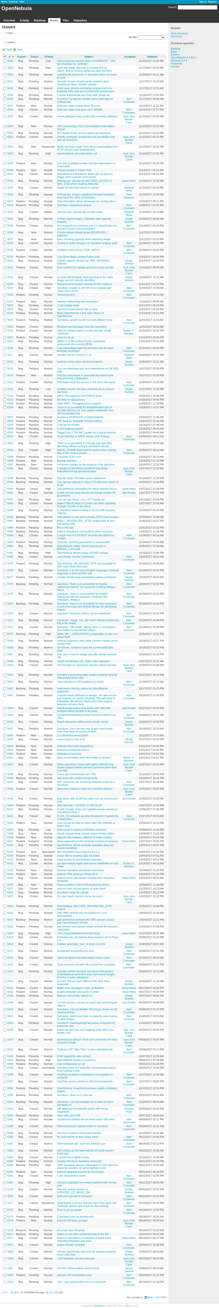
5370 (10, 1244)
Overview (9, 20)
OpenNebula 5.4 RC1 (183, 57)
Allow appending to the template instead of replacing (87, 841)
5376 (10, 1209)
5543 (10, 201)
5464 (10, 674)
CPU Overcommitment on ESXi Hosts (78, 933)
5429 (10, 877)
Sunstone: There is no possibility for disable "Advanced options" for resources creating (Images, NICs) (86, 587)
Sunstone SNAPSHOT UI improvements (80, 417)
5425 (10, 896)
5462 (10, 688)
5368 (10, 1258)
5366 (10, 1275)
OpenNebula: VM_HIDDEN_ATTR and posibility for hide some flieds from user (86, 565)
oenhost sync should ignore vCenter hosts (81, 888)
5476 (10, 584)
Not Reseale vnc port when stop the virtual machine (87, 665)
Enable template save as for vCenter (78, 991)
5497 (10, 464)
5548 (10, 170)
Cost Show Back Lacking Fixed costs (78, 256)
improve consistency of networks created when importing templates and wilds (84, 1240)
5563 (10, 67)
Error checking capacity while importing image (84, 239)
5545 (10, 187)
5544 (10, 194)
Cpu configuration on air (71, 1063)
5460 (10, 708)
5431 (10, 870)
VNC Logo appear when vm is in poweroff (81, 1281)
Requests (176, 63)
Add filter (132, 37)
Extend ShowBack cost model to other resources (85, 531)
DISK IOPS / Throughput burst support (79, 403)
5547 (10, 174)
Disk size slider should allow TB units (78, 105)
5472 (10, 620)
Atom (150, 1297)
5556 (10, 109)
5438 (10, 837)
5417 (10, 950)
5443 (10, 809)
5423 (10, 912)
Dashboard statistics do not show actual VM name (86, 1119)
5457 (10, 728)
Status (34, 56)
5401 (10, 1060)
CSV (157, 1297)
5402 (10, 1056)
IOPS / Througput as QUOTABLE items (79, 395)
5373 (10, 1230)
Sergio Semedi (128, 220)
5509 (10, 403)
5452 (10, 753)
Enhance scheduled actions (73, 749)
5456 (10, 735)
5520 (10, 337)
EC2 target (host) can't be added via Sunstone (83, 133)
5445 (10, 798)
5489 (10, 510)
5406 (10, 1023)
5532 (10, 267)
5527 (10, 301)
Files (66, 20)
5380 (10, 1182)
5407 (10, 1016)
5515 (10, 368)
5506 (10, 421)
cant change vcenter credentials (75, 556)
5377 (10, 1203)
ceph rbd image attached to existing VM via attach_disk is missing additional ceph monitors (84, 69)
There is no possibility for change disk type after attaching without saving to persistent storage (84, 445)
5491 (10, 499)
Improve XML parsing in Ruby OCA (77, 874)
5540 (10, 218)
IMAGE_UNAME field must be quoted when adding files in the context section (86, 452)
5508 (10, 407)
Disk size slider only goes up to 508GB (79, 109)
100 (56, 1292)
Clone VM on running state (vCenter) (78, 855)
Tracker (21, 56)
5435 (10, 851)
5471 (10, 627)
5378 (10, 1196)
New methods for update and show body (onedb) (85, 267)
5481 (10, 552)
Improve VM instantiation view (74, 1275)
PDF (164, 1297)
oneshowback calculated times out (77, 153)
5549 (10, 163)
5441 (10, 822)
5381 (10, 1175)
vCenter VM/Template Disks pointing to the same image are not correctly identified (85, 279)
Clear (20, 49)
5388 (10, 1136)
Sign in (202, 1)
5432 (10, 863)
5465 (10, 665)
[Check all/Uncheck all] (5, 56)
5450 (10, 764)
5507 (10, 417)
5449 (10, 774)
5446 (10, 788)
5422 (10, 919)
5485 (10, 531)
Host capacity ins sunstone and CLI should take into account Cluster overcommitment (87, 227)
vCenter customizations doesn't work (78, 1268)
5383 (10, 1165)
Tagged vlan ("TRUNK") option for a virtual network (86, 432)
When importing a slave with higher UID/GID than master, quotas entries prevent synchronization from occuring (87, 767)
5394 (10, 1101)
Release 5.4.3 (179, 60)
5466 (10, 661)
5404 (10, 1039)
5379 (10, 1189)
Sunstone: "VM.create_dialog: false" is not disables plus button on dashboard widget (86, 629)
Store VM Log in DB (68, 1115)
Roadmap (40, 20)
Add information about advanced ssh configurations (87, 201)
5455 (10, 739)
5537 (10, 239)
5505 (10, 424)
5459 (10, 715)
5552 (10, 136)
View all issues (179, 33)
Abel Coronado (129, 100)
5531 (10, 277)
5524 (10, 313)
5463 (10, 681)
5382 (10, 1171)
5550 (10, 153)
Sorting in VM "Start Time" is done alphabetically (85, 1049)
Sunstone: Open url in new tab (74, 1095)
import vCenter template (71, 1244)
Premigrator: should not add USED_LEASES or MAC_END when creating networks (84, 182)
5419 (10, 937)
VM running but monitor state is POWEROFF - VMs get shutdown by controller (86, 62)
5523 (10, 319)
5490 (10, 503)
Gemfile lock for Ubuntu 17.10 (74, 354)
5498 (10, 460)
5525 (10, 309)
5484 (10, 535)
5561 (10, 81)
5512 (10, 389)
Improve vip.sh (65, 337)
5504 (10, 428)
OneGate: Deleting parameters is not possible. (84, 542)
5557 (10, 105)
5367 (10, 1268)
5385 (10, 1157)
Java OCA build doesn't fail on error (77, 309)
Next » (17, 1292)
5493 (10, 488)
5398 (10, 1074)
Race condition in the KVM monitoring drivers (83, 884)
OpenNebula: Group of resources (76, 1060)
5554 (10, 126)
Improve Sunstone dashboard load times (80, 870)
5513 (10, 382)
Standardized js (66, 294)
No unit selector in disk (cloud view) (77, 1136)
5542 (10, 205)
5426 (10, 892)
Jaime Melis (129, 180)
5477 (10, 577)
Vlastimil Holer (129, 189)
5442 (10, 816)
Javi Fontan (129, 492)
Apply (9, 49)
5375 (10, 1216)
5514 (10, 375)
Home (4, 1)
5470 (10, 633)
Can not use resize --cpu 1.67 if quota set (81, 499)
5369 (10, 1251)
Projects (13, 1)
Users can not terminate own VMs (76, 774)
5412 (10, 988)
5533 (10, 260)
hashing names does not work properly (79, 361)
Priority (48, 56)
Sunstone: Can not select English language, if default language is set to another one (87, 572)
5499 (10, 456)
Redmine (99, 1305)
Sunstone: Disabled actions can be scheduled (83, 613)
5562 (10, 74)
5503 (10, 432)
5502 (10, 436)
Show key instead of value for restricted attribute (84, 788)
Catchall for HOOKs (68, 424)
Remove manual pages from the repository (82, 326)
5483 (10, 542)
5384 (10, 1161)
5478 (10, 570)
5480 (10, 556)
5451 (10, 757)
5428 (10, 884)
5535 (10, 250)
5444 (10, 805)
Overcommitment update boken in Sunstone (82, 1126)
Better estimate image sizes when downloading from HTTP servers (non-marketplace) (87, 148)
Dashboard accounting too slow (75, 950)
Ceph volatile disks (68, 305)
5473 (10, 613)
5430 (10, 874)
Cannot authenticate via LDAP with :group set (83, 95)
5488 (10, 517)
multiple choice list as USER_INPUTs (78, 250)
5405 (10, 1029)
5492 (10, 492)
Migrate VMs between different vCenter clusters (84, 837)
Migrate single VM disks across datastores (81, 478)
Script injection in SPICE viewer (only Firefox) (83, 436)
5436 (10, 845)
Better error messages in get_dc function (80, 988)
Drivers (175, 54)
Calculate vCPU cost (69, 456)
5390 (10, 1126)
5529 (10, 287)
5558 (10, 98)
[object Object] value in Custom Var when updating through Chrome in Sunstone (86, 505)
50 (51, 1292)
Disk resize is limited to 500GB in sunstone (82, 829)
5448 (10, 778)
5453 (10, 749)
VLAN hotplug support (70, 428)
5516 (10, 361)
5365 (10, 1281)
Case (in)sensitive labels (71, 1175)
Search (172, 7)
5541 (10, 212)
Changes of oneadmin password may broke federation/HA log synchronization (82, 470)
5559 (10, 95)
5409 (10, 1002)
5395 (10, 1095)
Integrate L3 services (69, 753)
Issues (54, 20)
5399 (10, 1067)
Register (212, 1)
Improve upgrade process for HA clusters (80, 1171)
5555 (10, 116)
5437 (10, 841)
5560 (10, 88)
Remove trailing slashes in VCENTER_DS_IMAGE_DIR (73, 1191)
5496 (10, 468)
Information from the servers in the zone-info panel (86, 382)
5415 (10, 964)
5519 (10, 341)
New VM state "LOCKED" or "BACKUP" (79, 805)
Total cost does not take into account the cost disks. (86, 964)
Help (21, 1)
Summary (176, 36)
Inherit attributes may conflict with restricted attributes (87, 116)
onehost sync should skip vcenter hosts (79, 212)
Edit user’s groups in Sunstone (75, 1196)
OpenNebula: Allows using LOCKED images (82, 552)
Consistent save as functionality (75, 1216)
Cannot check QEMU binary (73, 1157)
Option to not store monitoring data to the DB (82, 1234)
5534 (10, 256)
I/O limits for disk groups (71, 399)
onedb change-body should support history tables (86, 833)
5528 (10, 294)
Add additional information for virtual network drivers (87, 488)
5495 (10, 478)
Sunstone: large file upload (72, 892)
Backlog (175, 48)
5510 (10, 399)
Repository (80, 20)
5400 (10, 1063)
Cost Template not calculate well (76, 1258)
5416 (10, 957)
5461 (10, 695)
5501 (10, 443)
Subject (88, 56)
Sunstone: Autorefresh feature (74, 205)
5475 (10, 593)
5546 (10, 180)
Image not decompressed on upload (78, 187)
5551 (10, 146)
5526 (10, 305)
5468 (10, 647)
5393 (10, 1108)
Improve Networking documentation (77, 301)
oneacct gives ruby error (71, 739)
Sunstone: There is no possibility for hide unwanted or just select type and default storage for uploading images (86, 606)
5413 (10, 981)
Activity (24, 20)
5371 (10, 1238)
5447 (10, 781)
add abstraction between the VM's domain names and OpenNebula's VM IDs (85, 921)
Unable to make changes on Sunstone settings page (87, 243)
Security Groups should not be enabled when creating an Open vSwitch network (83, 83)
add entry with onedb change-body (77, 778)
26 (11, 1292)
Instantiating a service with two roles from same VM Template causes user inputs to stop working (86, 1205)
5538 (10, 232)
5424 (10, 906)
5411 (10, 991)
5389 (10, 1133)
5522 (10, 326)
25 (47, 1292)
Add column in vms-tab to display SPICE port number (87, 517)
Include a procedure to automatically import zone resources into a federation (85, 377)
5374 (10, 1220)
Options (11, 42)
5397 (10, 1081)
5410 (10, 995)
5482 (10, 546)
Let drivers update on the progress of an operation (86, 464)
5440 (10, 829)
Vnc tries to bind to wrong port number (79, 1133)
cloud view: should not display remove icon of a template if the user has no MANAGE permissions (85, 90)
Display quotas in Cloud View (74, 170)
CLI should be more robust (72, 735)
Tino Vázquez (129, 196)
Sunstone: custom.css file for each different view (84, 319)
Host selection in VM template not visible (80, 681)
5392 (10, 1115)
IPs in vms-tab (65, 527)
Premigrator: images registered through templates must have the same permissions (86, 196)
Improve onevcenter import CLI (75, 995)
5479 (10, 563)
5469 (10, 640)
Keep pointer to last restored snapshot (79, 859)
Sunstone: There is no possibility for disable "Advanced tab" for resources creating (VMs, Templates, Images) (82, 596)
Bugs (174, 51)
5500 (10, 450)
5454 (10, 746)
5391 (10, 1119)
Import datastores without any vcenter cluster (83, 721)
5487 (10, 520)
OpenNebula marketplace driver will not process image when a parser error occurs (85, 176)
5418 (10, 944)
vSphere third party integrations (75, 746)
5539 (10, 225)
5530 (10, 284)
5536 (10, 243)
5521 (10, 330)
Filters (10, 33)
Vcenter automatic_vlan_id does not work (81, 944)
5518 (10, 348)
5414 (10, 971)
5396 (10, 1088)
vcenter (175, 66)
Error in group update (69, 1209)
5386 (10, 1150)
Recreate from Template (71, 1230)
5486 (10, 527)
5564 (10, 61)
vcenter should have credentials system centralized (86, 577)
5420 (10, 933)
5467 (10, 654)
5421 (10, 926)
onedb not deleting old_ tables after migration (83, 661)
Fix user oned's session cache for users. (80, 896)
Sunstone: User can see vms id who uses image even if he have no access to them (85, 730)
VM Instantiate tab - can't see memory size (81, 1143)
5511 (10, 395)
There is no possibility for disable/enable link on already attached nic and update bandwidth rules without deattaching (85, 410)
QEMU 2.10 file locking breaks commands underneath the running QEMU (81, 343)
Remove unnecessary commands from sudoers (84, 284)
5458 (10, 721)
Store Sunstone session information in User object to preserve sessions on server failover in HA (87, 1167)
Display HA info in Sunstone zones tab (79, 1161)
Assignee (130, 56)
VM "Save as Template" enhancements (79, 421)
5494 (10, 482)
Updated (152, 56)
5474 (10, 603)
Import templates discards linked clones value (83, 957)
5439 (10, 833)
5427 (10, 888)
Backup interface (67, 460)
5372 (10, 1234)
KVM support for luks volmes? (74, 1056)
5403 (10, 1049)
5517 (10, 354)
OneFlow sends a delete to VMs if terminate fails (85, 1081)
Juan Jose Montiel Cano (129, 119)
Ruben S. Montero (128, 332)
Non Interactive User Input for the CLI (78, 851)
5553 (10, 133)
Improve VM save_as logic (72, 1220)
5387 (10, 1143)
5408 (10, 1009)
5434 (10, 855)
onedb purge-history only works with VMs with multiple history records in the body (83, 710)
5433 (10, 859)
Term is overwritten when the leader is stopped (84, 757)
